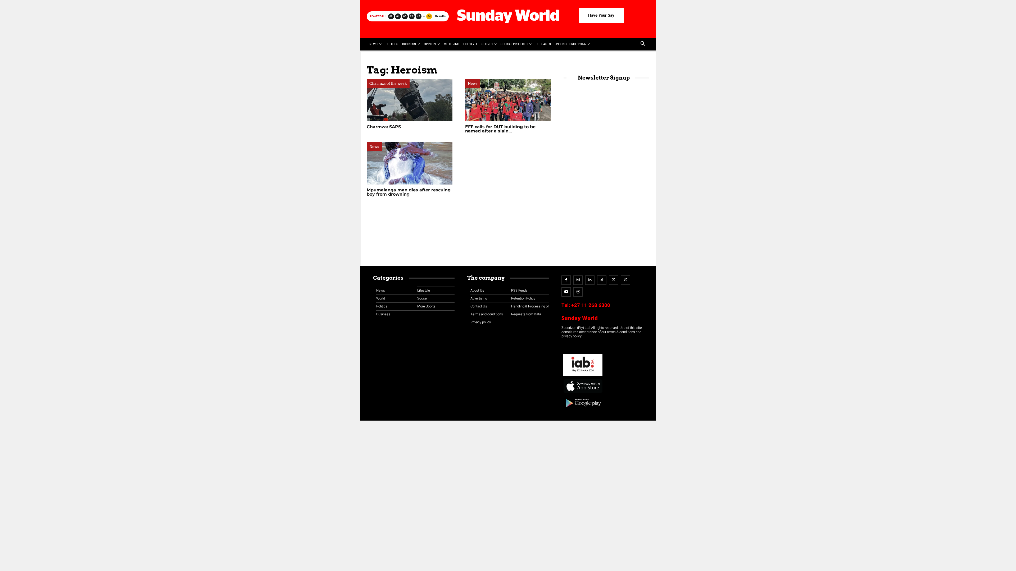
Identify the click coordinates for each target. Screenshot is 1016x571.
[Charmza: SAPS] (409, 100)
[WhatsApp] (625, 280)
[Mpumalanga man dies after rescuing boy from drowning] (409, 163)
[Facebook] (566, 280)
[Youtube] (566, 292)
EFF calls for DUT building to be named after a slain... (500, 128)
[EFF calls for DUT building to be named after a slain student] (508, 100)
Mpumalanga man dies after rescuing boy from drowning (409, 192)
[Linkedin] (590, 280)
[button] (643, 44)
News (473, 83)
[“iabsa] (582, 376)
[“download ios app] (582, 392)
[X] (613, 280)
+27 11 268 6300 (590, 305)
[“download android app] (582, 409)
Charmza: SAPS (384, 126)
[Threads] (578, 292)
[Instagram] (578, 280)
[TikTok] (601, 280)
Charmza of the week (388, 83)
